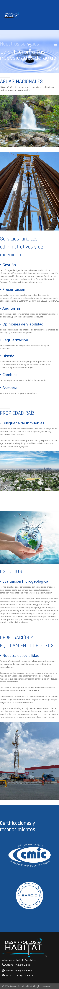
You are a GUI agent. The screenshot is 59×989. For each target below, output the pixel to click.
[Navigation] (55, 45)
